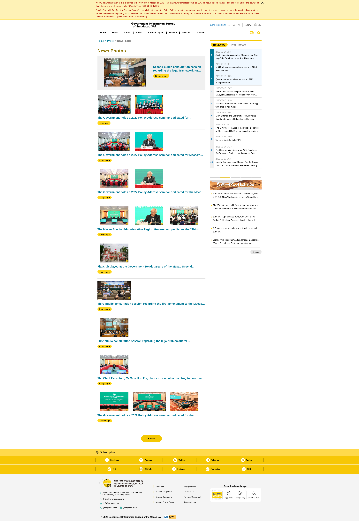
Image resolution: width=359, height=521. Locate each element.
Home (100, 41)
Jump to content (217, 25)
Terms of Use (190, 502)
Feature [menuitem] (173, 32)
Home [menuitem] (103, 32)
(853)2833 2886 (110, 508)
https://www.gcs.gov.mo (113, 499)
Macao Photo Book (165, 502)
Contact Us (189, 492)
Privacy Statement (192, 497)
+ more (256, 252)
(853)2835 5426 (130, 508)
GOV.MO (160, 486)
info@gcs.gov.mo (111, 503)
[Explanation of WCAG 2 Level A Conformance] (170, 517)
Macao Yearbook (164, 497)
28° (249, 25)
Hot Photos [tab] (238, 44)
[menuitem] (115, 32)
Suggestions (190, 486)
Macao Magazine (164, 492)
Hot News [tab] (219, 44)
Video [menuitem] (139, 32)
